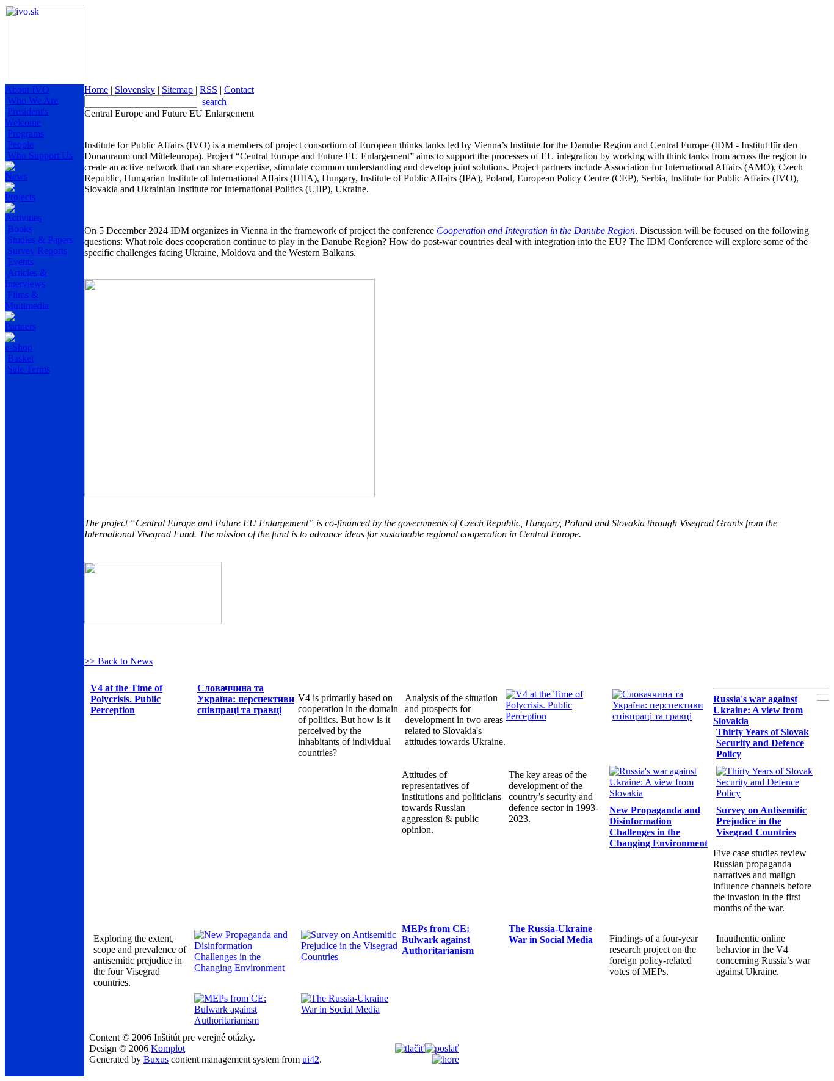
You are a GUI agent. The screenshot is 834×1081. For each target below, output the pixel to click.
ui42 (310, 1059)
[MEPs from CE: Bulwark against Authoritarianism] (244, 1020)
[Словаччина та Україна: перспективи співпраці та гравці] (662, 716)
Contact (239, 89)
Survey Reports (37, 251)
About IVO (27, 89)
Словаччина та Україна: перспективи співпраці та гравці (245, 699)
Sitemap (177, 89)
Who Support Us (40, 155)
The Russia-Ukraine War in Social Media (551, 934)
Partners (20, 326)
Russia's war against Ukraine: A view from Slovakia (758, 710)
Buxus (156, 1059)
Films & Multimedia (27, 300)
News (16, 176)
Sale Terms (28, 369)
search (214, 101)
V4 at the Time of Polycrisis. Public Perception (126, 699)
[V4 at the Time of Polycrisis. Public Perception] (556, 716)
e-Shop (18, 347)
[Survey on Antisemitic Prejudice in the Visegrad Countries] (351, 957)
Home (96, 89)
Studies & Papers (40, 240)
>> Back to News (118, 661)
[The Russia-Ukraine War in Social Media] (351, 1009)
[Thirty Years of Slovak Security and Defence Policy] (766, 793)
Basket (20, 358)
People (20, 144)
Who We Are (32, 100)
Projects (20, 197)
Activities (23, 218)
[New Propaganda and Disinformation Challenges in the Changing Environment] (244, 968)
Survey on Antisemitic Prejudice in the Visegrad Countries (761, 821)
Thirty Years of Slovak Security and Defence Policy (762, 743)
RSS (208, 89)
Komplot (168, 1048)
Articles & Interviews (26, 278)
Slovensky (135, 89)
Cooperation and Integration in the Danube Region (536, 230)
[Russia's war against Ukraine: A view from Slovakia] (659, 793)
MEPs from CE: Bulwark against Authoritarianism (438, 939)
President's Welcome (26, 117)
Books (19, 229)
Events (20, 262)
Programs (25, 133)
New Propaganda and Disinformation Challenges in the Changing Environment (658, 826)
